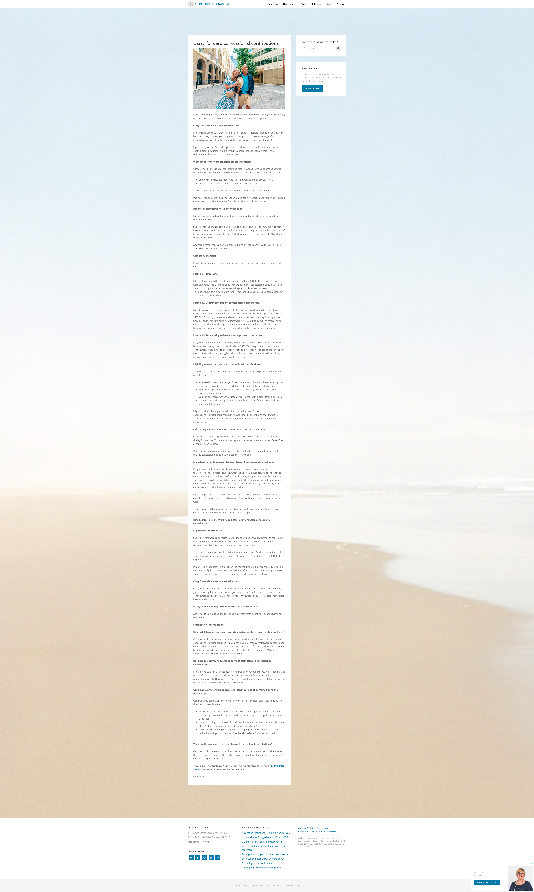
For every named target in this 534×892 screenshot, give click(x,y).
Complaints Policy (318, 832)
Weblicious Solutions (290, 885)
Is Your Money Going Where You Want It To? (265, 837)
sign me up (312, 88)
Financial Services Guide (321, 828)
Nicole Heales (208, 4)
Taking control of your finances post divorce (265, 854)
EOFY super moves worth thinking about (263, 858)
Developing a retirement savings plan (261, 867)
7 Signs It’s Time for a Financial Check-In (262, 841)
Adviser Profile (304, 828)
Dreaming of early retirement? (258, 863)
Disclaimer (331, 832)
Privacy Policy (303, 832)
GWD (263, 885)
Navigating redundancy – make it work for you (266, 832)
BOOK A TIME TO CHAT (487, 882)
